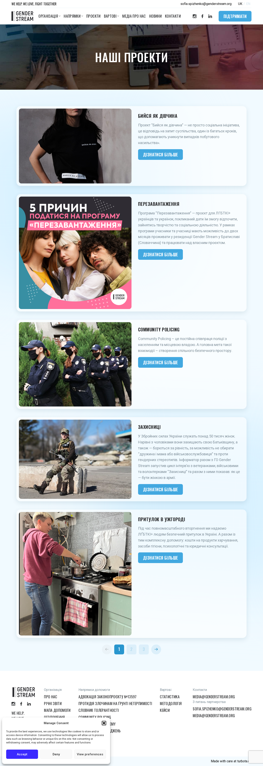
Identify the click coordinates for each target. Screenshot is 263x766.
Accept (22, 754)
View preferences (90, 754)
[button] (104, 723)
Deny (56, 754)
